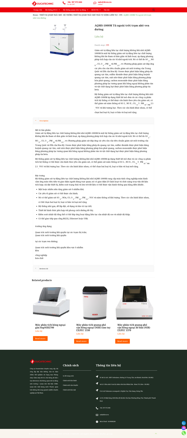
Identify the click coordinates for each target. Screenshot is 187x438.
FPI (120, 15)
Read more (40, 338)
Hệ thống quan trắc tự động (74, 10)
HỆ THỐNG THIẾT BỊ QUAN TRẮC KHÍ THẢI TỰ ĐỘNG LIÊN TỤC (90, 15)
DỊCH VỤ (94, 10)
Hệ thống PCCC (51, 10)
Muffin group (106, 433)
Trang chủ (37, 10)
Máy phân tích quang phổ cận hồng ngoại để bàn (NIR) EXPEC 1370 (133, 327)
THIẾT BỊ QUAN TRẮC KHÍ (50, 15)
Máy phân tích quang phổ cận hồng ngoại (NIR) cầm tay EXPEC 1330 (93, 327)
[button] (153, 10)
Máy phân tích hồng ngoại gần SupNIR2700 (50, 326)
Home (35, 15)
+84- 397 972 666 (74, 2)
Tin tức (107, 10)
